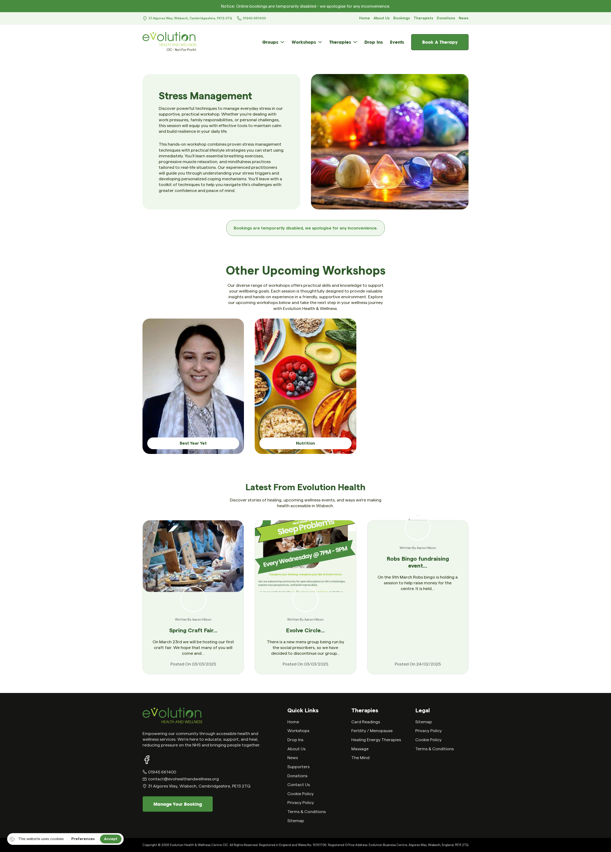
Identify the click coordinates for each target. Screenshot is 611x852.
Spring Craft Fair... (193, 631)
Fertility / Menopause (372, 731)
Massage (360, 749)
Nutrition (305, 443)
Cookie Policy (300, 794)
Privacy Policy (300, 802)
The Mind (360, 758)
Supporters (298, 767)
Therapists (423, 18)
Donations (446, 18)
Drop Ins (373, 42)
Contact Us (298, 785)
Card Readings (365, 722)
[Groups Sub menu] (282, 42)
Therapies (340, 42)
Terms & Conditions (306, 811)
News (464, 18)
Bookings (401, 18)
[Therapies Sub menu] (355, 42)
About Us (382, 18)
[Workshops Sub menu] (320, 42)
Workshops (304, 42)
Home (364, 18)
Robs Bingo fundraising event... (418, 562)
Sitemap (295, 821)
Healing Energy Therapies (376, 740)
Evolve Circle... (305, 631)
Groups (270, 42)
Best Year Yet (193, 443)
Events (397, 42)
